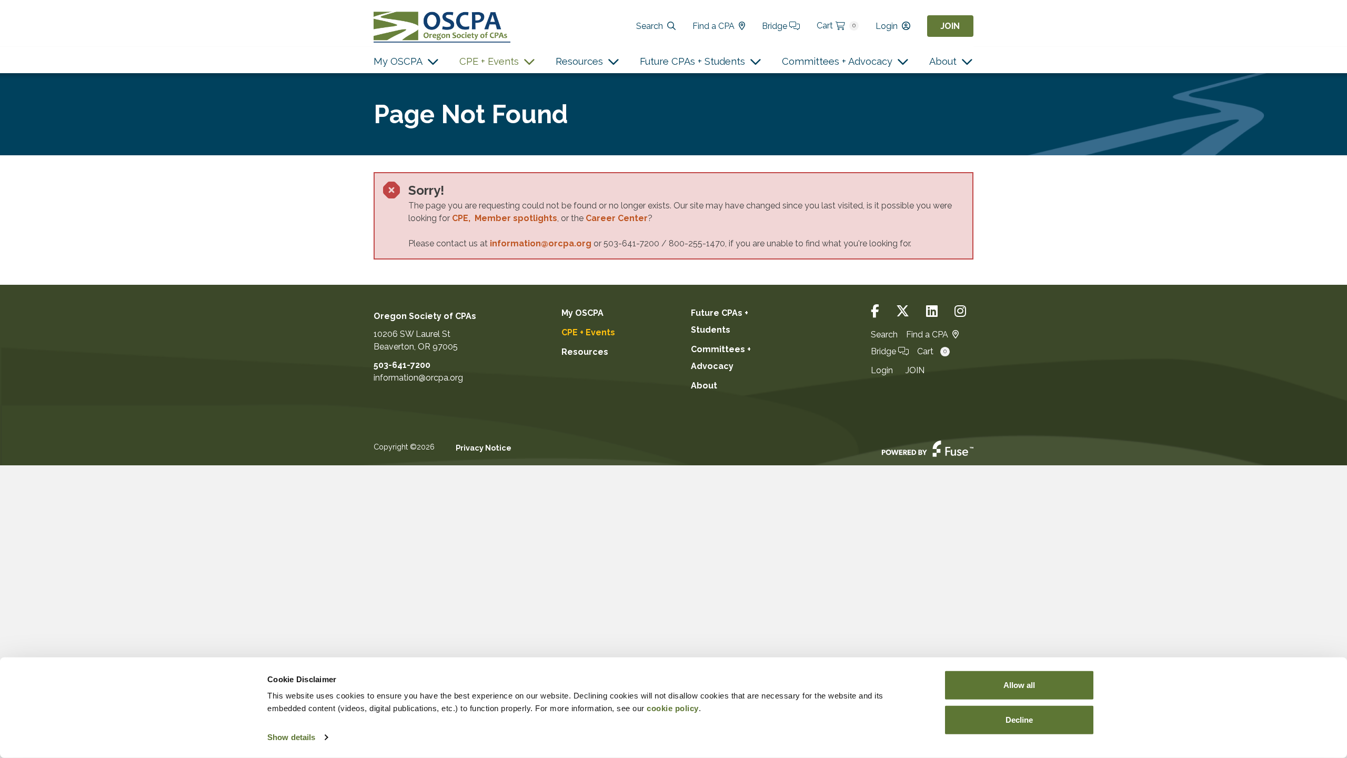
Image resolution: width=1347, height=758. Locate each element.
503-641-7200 (402, 365)
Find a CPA (713, 26)
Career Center (617, 218)
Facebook (875, 311)
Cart (836, 26)
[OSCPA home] (442, 26)
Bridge (775, 26)
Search (649, 26)
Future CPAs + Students (692, 61)
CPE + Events (489, 61)
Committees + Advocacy (837, 61)
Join (950, 26)
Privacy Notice (483, 447)
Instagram (960, 311)
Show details (291, 737)
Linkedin (932, 311)
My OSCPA (398, 61)
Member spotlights (516, 218)
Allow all (1019, 685)
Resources (579, 61)
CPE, (463, 218)
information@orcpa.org (540, 243)
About (943, 61)
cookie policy (673, 708)
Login (887, 26)
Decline (1019, 719)
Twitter (902, 311)
